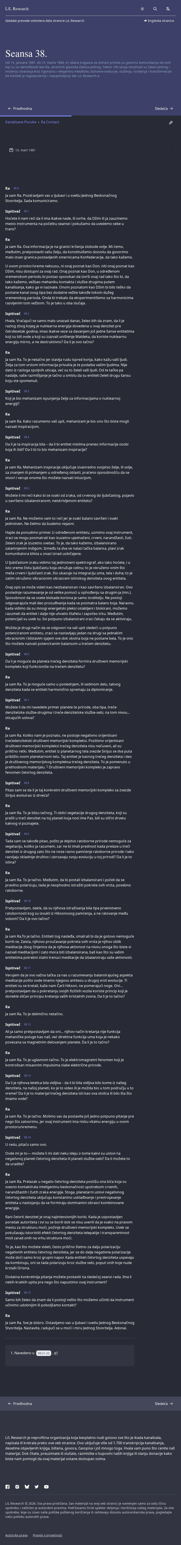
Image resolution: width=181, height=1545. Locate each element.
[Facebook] (7, 1486)
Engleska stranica (161, 21)
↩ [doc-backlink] (56, 1352)
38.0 (16, 188)
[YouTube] (46, 1486)
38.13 (27, 1075)
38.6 (26, 654)
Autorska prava (16, 1535)
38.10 (27, 901)
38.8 (26, 783)
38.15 (27, 1292)
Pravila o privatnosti (47, 1535)
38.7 (26, 700)
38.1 (26, 211)
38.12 (27, 1024)
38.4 (26, 437)
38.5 (26, 488)
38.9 (26, 834)
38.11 (27, 968)
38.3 (26, 391)
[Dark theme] (142, 9)
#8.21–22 (43, 1353)
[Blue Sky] (27, 1486)
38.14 (27, 1137)
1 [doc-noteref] (47, 766)
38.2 (26, 313)
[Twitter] (36, 1486)
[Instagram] (17, 1486)
